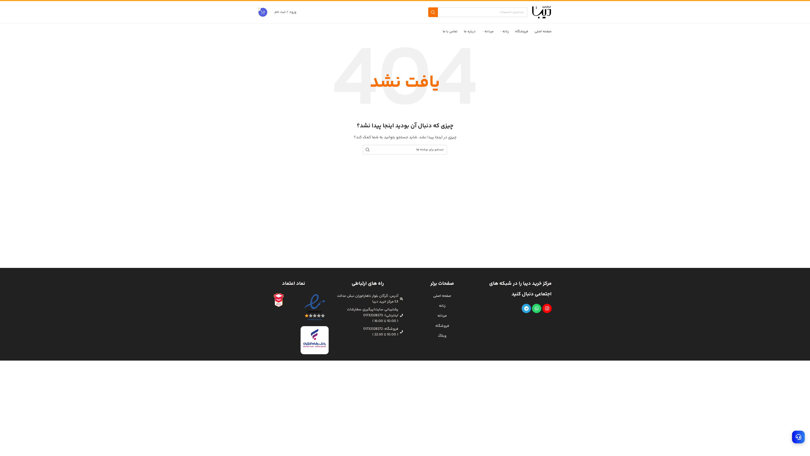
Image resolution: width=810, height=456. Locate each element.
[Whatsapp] (536, 308)
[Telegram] (526, 308)
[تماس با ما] (798, 437)
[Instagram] (547, 308)
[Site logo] (542, 12)
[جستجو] (433, 12)
